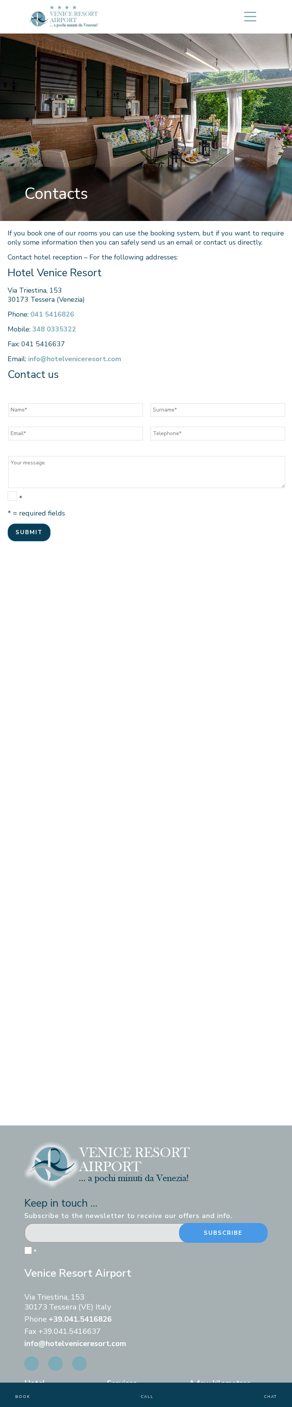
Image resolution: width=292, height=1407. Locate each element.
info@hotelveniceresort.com (74, 358)
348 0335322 (54, 329)
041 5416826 (52, 314)
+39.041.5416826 (80, 1319)
